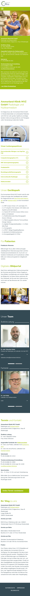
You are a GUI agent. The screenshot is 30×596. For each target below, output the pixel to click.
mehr (2, 354)
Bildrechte (15, 590)
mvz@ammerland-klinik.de (9, 466)
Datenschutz (10, 588)
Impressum (21, 588)
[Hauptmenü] (2, 9)
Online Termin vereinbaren (12, 491)
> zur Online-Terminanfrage (8, 86)
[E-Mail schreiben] (10, 357)
